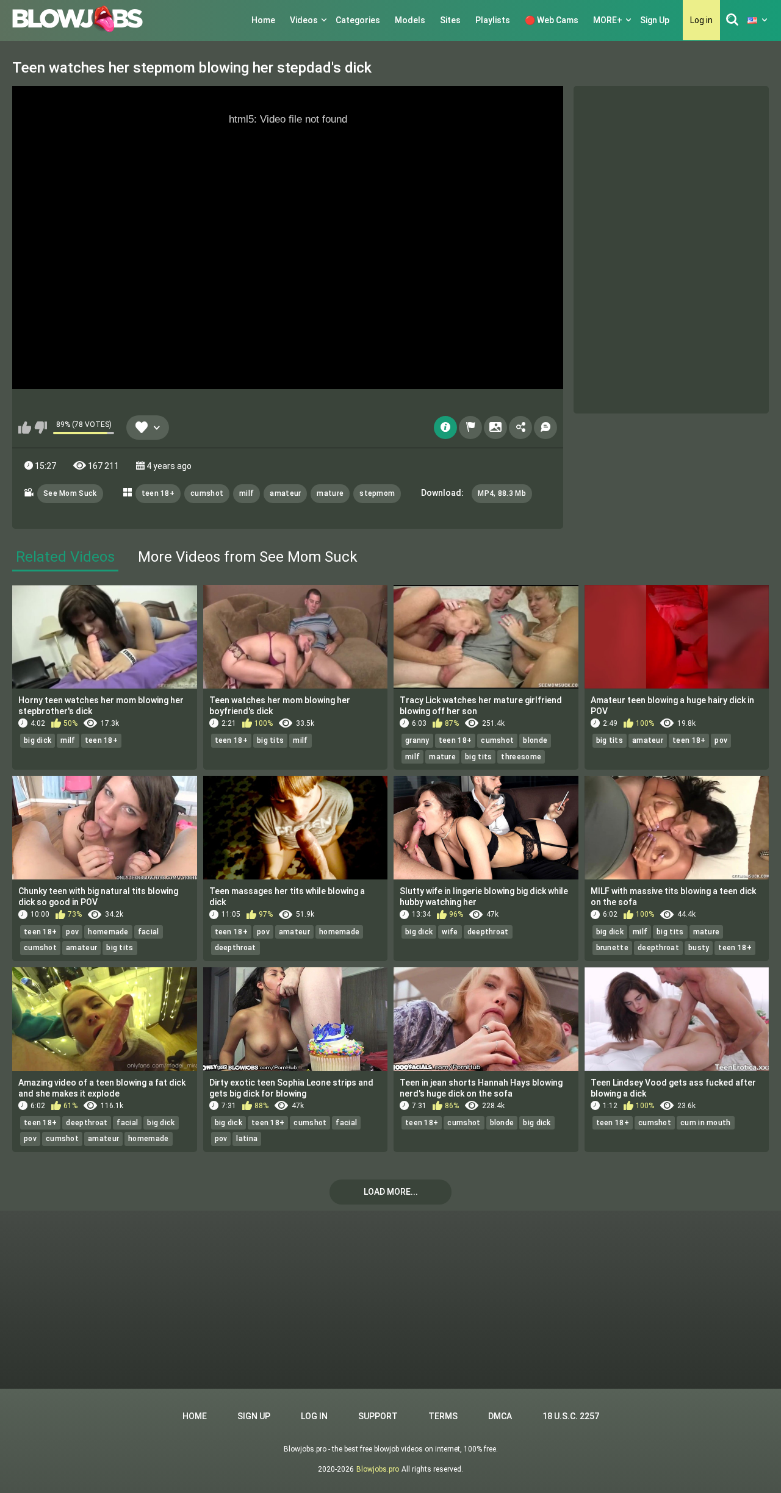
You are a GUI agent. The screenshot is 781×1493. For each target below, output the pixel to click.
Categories (358, 20)
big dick (37, 740)
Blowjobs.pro (377, 1469)
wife (450, 932)
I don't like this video (40, 427)
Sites (450, 20)
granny (417, 740)
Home (263, 20)
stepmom (377, 493)
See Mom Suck (70, 493)
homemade (108, 932)
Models (410, 20)
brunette (612, 947)
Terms (443, 1416)
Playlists (492, 20)
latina (246, 1138)
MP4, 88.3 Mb (502, 493)
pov (720, 740)
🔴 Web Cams (551, 20)
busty (699, 947)
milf (246, 493)
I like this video (24, 427)
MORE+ (607, 20)
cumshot (206, 493)
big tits (270, 740)
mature (330, 493)
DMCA (500, 1416)
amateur (285, 493)
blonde (535, 740)
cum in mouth (705, 1123)
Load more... (391, 1192)
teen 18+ (158, 493)
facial (148, 932)
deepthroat (235, 947)
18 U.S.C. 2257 (570, 1416)
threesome (521, 757)
